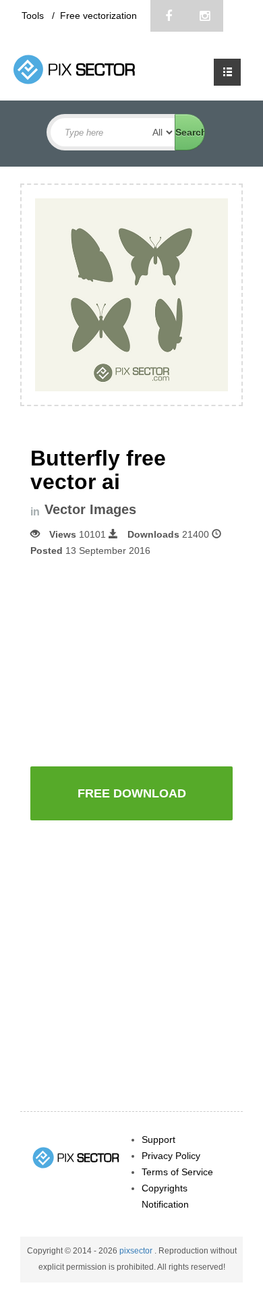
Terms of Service (177, 1171)
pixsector (136, 1251)
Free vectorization (98, 15)
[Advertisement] (143, 660)
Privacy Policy (171, 1155)
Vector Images (90, 509)
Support (158, 1139)
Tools (34, 15)
